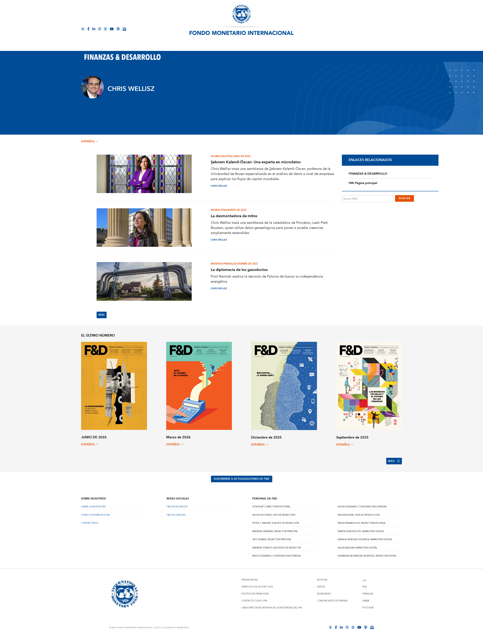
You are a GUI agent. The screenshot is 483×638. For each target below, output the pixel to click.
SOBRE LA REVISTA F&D (93, 507)
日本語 (365, 601)
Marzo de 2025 (237, 210)
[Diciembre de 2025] (284, 386)
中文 (364, 587)
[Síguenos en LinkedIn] (93, 29)
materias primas (221, 264)
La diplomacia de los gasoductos (239, 269)
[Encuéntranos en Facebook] (88, 29)
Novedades (324, 594)
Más (101, 315)
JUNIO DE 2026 (242, 156)
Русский (368, 608)
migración (218, 210)
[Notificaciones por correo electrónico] (124, 29)
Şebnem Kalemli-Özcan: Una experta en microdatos (256, 162)
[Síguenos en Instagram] (99, 29)
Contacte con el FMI (254, 601)
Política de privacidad (255, 594)
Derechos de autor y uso (257, 587)
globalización (221, 156)
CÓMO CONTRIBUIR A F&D (95, 515)
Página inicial (250, 580)
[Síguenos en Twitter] (83, 29)
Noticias (322, 580)
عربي (364, 580)
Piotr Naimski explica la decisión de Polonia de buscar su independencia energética (267, 279)
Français (367, 594)
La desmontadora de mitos (234, 216)
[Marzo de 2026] (199, 386)
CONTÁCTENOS (89, 523)
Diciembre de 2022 (246, 264)
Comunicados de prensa (332, 601)
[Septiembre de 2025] (369, 386)
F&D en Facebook (177, 507)
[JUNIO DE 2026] (114, 386)
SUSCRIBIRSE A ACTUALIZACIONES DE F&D (241, 479)
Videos (321, 587)
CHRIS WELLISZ (219, 186)
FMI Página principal (363, 183)
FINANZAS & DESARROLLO (368, 173)
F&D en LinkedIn (176, 515)
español (88, 141)
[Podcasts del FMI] (118, 29)
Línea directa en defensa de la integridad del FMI (272, 608)
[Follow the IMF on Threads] (105, 29)
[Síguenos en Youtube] (112, 29)
